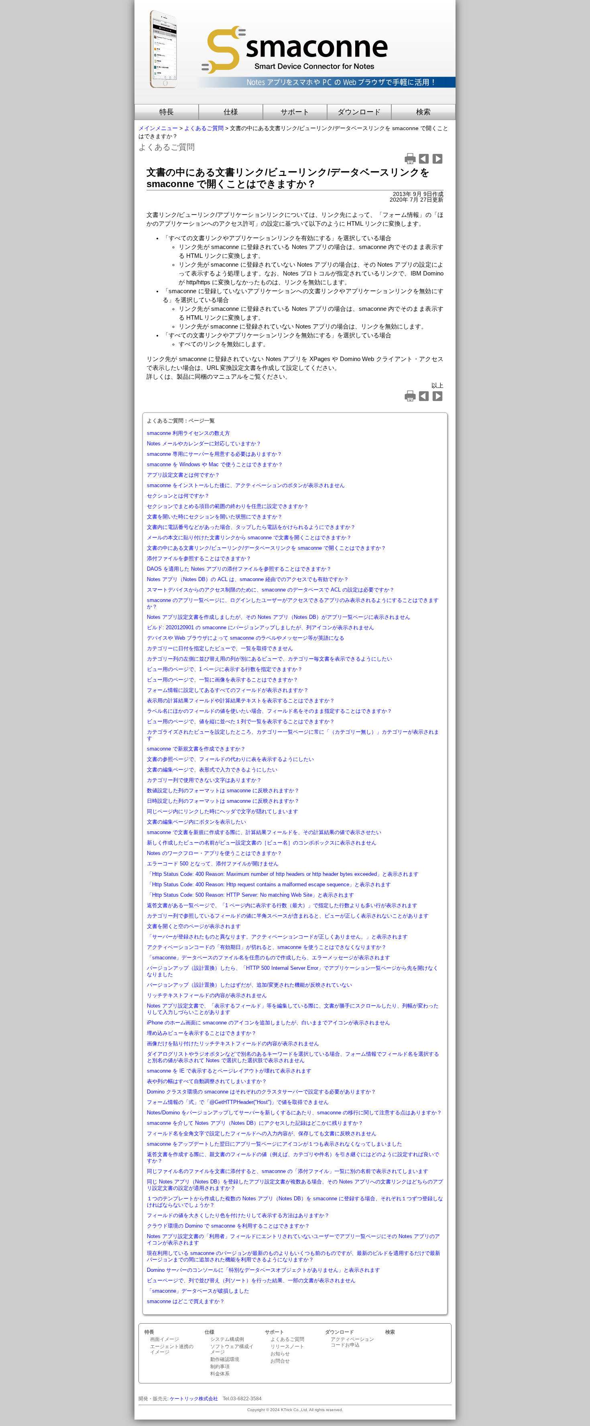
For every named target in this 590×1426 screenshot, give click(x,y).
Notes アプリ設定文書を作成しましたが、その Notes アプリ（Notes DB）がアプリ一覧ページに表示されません (278, 617)
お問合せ (280, 1361)
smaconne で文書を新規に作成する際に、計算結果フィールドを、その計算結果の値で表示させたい (264, 832)
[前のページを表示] (424, 162)
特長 (166, 112)
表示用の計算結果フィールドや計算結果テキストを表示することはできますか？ (241, 701)
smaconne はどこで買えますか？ (186, 1301)
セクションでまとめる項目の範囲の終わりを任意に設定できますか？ (228, 506)
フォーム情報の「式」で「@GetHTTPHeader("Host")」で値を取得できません (238, 1102)
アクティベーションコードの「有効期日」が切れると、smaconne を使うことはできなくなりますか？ (267, 947)
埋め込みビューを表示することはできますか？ (201, 1033)
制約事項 (220, 1366)
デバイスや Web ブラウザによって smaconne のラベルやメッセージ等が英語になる (245, 638)
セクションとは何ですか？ (178, 496)
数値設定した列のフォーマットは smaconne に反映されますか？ (223, 790)
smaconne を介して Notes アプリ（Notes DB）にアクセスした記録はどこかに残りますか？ (255, 1123)
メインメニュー (158, 128)
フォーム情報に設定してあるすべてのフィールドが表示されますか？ (228, 690)
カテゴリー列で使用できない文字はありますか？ (204, 780)
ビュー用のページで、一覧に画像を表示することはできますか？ (222, 680)
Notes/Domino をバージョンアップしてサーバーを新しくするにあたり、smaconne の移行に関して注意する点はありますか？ (294, 1113)
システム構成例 (227, 1339)
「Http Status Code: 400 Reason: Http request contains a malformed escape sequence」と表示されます (269, 884)
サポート (295, 112)
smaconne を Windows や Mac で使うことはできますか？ (215, 464)
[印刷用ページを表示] (410, 162)
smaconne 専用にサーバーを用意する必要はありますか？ (214, 454)
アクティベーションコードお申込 (352, 1342)
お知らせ (280, 1354)
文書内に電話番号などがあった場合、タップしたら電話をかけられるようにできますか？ (251, 527)
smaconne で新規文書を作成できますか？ (196, 749)
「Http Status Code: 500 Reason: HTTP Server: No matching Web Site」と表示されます (250, 895)
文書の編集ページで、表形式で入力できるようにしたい (212, 770)
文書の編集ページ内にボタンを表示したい (196, 822)
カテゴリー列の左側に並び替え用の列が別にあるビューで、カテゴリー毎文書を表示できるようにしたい (269, 659)
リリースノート (287, 1346)
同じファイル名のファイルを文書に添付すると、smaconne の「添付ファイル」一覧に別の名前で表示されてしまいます (287, 1171)
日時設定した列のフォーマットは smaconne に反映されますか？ (223, 801)
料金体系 (220, 1374)
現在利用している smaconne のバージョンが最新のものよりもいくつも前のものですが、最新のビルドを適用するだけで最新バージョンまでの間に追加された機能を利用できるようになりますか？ (293, 1256)
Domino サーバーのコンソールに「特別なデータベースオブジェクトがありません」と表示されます (263, 1270)
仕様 (231, 112)
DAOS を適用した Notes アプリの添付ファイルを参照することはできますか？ (239, 569)
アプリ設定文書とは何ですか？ (183, 475)
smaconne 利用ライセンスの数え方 (188, 433)
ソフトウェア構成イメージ (232, 1349)
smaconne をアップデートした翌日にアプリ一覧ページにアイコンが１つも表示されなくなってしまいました (274, 1144)
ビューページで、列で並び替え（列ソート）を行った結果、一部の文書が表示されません (251, 1280)
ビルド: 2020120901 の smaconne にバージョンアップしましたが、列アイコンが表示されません (260, 627)
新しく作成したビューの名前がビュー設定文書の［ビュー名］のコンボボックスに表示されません (261, 843)
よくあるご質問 (204, 128)
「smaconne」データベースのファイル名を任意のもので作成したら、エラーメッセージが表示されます (268, 958)
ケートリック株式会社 (194, 1399)
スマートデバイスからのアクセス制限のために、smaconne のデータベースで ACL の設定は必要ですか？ (271, 590)
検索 (423, 112)
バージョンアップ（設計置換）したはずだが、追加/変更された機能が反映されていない (249, 985)
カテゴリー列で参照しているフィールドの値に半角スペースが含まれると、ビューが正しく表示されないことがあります (288, 916)
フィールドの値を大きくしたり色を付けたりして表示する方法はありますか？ (238, 1215)
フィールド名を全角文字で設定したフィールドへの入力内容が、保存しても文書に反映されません (261, 1133)
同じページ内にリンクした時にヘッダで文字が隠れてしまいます (222, 811)
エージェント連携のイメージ (171, 1349)
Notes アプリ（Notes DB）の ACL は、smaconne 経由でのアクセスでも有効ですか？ (248, 579)
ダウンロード (359, 112)
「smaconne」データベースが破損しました (198, 1291)
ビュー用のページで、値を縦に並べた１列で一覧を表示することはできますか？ (241, 721)
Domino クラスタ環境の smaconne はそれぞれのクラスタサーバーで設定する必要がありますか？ (261, 1092)
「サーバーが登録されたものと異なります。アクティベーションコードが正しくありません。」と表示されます (277, 937)
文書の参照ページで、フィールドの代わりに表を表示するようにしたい (230, 759)
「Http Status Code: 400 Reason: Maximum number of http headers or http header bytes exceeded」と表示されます (283, 874)
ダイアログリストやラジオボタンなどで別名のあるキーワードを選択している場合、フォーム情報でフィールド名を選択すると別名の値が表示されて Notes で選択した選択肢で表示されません (293, 1057)
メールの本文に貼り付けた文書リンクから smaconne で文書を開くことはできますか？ (249, 537)
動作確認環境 (224, 1359)
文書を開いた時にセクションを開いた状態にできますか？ (215, 517)
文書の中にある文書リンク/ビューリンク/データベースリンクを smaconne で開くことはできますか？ (266, 548)
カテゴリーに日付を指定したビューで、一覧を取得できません (220, 648)
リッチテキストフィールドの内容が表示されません (207, 995)
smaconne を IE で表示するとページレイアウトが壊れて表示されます (229, 1071)
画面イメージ (164, 1339)
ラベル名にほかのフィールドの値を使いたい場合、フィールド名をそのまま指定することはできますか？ (269, 711)
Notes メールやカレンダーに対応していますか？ (204, 444)
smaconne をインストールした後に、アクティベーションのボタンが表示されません (246, 485)
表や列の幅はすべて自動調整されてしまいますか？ (207, 1081)
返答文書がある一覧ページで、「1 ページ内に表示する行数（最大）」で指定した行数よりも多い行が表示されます (282, 905)
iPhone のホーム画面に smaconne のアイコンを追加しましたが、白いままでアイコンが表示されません (268, 1023)
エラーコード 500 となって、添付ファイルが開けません (213, 864)
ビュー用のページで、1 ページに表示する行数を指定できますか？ (225, 669)
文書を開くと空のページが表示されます (194, 926)
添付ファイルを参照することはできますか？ (199, 558)
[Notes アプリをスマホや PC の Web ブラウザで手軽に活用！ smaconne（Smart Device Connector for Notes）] (295, 100)
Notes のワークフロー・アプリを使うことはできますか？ (214, 853)
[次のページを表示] (437, 162)
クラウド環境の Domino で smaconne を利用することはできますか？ (228, 1226)
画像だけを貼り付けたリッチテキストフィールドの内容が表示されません (233, 1043)
